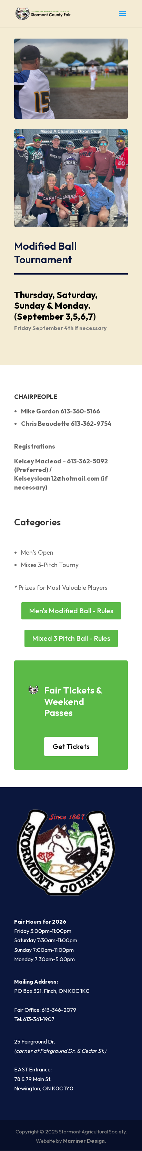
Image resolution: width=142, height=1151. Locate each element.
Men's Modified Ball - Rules (71, 610)
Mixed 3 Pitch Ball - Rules (71, 638)
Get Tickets (71, 746)
